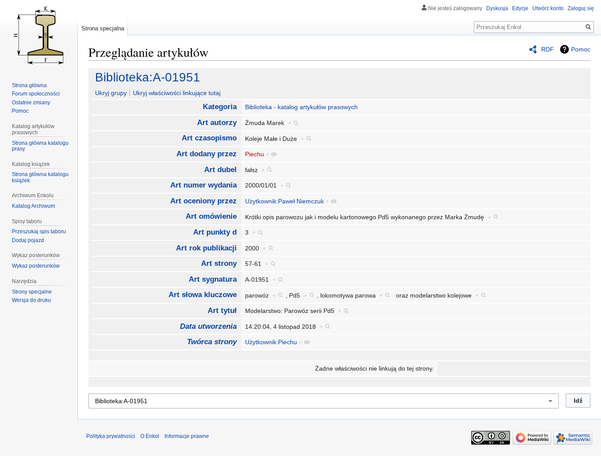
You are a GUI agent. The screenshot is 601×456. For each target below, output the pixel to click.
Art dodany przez (206, 154)
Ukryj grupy (111, 92)
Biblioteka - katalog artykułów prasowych (301, 106)
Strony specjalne (32, 292)
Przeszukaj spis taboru (39, 231)
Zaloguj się (581, 8)
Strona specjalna (102, 28)
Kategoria (220, 107)
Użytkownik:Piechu (271, 342)
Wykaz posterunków (36, 266)
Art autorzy (217, 122)
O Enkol (149, 436)
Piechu (254, 154)
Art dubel (220, 169)
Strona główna (29, 85)
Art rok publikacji (206, 248)
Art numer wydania (203, 185)
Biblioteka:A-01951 (147, 77)
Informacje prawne (187, 436)
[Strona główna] (39, 35)
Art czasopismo (209, 138)
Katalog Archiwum (33, 206)
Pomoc (580, 49)
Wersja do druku (31, 300)
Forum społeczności (36, 94)
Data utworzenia (208, 326)
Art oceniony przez (203, 201)
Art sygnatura (213, 279)
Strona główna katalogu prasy (40, 146)
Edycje (520, 8)
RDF (547, 49)
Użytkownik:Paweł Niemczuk (284, 201)
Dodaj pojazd (28, 240)
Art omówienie (211, 216)
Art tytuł (222, 310)
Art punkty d (215, 232)
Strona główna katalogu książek (40, 177)
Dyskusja (497, 8)
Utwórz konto (548, 8)
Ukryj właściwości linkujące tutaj (176, 92)
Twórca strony (212, 342)
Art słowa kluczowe (203, 295)
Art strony (219, 263)
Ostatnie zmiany (31, 102)
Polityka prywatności (110, 436)
